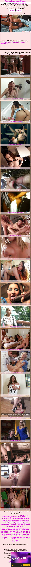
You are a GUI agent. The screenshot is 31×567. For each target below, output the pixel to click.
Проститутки (7, 42)
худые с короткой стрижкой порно (15, 517)
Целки (23, 42)
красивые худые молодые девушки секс (13, 520)
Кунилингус (4, 43)
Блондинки (16, 42)
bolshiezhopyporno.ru (20, 3)
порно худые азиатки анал (15, 539)
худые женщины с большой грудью (11, 516)
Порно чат (18, 10)
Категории (12, 10)
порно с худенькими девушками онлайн (15, 529)
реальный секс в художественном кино (16, 533)
